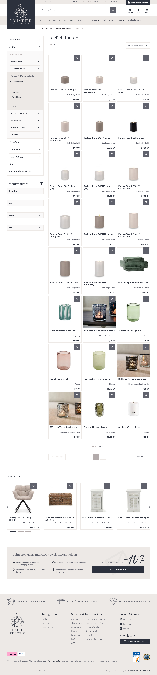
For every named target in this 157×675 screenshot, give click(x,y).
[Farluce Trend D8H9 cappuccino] (65, 119)
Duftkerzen (16, 107)
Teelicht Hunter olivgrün (96, 427)
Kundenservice (92, 631)
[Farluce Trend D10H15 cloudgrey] (99, 264)
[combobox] (75, 10)
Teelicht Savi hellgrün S (129, 331)
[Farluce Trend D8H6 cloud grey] (133, 71)
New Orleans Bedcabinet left (96, 518)
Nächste (140, 457)
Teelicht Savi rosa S (59, 379)
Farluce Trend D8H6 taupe (63, 90)
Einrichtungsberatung (139, 2)
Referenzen (76, 627)
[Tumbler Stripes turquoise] (65, 312)
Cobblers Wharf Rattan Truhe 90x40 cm (59, 519)
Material (12, 215)
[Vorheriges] (7, 507)
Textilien (14, 142)
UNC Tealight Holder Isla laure (133, 283)
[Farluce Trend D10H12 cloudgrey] (65, 215)
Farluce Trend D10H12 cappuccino (129, 187)
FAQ (73, 639)
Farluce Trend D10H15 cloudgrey (95, 284)
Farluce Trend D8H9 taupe (97, 138)
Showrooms (76, 623)
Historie (89, 635)
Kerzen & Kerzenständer (22, 76)
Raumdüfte (15, 120)
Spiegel (14, 134)
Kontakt (74, 631)
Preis (11, 228)
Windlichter (17, 97)
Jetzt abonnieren (117, 569)
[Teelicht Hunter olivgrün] (99, 408)
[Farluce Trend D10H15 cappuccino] (133, 215)
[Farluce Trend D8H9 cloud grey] (65, 167)
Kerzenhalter (17, 81)
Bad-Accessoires (18, 113)
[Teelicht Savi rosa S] (65, 360)
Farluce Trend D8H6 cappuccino (94, 91)
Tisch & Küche (17, 157)
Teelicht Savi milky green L (97, 379)
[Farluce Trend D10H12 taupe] (99, 215)
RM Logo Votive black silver (63, 427)
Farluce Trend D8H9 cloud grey (63, 187)
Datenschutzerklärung (95, 623)
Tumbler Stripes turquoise (62, 331)
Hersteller (13, 191)
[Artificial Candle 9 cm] (133, 408)
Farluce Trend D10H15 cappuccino (129, 235)
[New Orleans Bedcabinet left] (97, 499)
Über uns (75, 619)
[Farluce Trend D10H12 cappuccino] (133, 167)
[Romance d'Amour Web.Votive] (99, 312)
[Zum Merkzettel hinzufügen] (77, 58)
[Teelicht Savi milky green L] (99, 360)
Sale (11, 164)
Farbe (11, 203)
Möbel (12, 46)
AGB (73, 643)
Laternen (15, 92)
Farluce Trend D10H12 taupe (98, 234)
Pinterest (127, 619)
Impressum (76, 635)
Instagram (127, 628)
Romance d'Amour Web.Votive (99, 331)
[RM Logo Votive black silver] (65, 408)
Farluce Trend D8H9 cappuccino (59, 139)
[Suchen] (113, 10)
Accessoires (15, 54)
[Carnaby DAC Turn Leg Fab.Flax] (23, 499)
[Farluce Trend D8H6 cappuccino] (99, 71)
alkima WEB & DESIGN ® (140, 671)
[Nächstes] (149, 507)
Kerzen (15, 102)
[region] (78, 503)
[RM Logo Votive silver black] (133, 360)
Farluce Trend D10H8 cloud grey (97, 187)
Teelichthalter (17, 87)
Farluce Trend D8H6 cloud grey (131, 91)
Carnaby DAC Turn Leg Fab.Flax (19, 519)
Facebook (127, 624)
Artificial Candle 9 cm (129, 427)
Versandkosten (54, 661)
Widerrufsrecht (92, 627)
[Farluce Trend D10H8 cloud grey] (99, 167)
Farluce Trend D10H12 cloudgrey (61, 235)
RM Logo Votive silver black (132, 379)
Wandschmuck (17, 68)
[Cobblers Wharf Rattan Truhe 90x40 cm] (60, 499)
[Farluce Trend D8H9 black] (133, 119)
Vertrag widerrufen (94, 639)
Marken (45, 623)
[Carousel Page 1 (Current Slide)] (13, 531)
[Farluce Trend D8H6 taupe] (65, 71)
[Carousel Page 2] (21, 531)
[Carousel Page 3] (28, 531)
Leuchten (14, 149)
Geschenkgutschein (20, 171)
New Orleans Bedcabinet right (133, 518)
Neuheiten (15, 39)
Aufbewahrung (17, 127)
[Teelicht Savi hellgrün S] (133, 312)
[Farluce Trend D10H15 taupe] (65, 264)
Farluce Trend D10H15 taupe (64, 283)
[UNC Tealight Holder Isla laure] (133, 264)
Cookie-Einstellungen (95, 619)
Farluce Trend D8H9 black (131, 138)
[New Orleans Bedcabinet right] (133, 499)
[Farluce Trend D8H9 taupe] (99, 119)
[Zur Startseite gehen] (21, 14)
